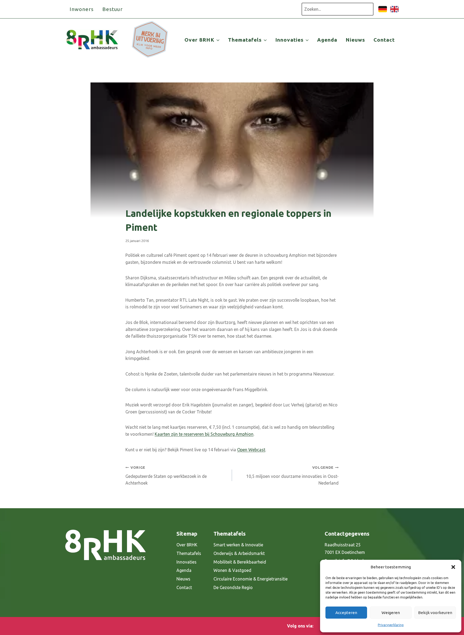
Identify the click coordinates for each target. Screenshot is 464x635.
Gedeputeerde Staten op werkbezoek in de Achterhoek (166, 475)
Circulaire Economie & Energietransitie (250, 578)
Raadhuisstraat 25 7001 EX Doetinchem (345, 548)
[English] (394, 11)
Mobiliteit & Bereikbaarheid (239, 562)
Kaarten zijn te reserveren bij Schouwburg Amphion (204, 434)
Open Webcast (251, 449)
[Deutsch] (382, 11)
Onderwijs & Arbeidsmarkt (239, 553)
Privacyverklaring (391, 625)
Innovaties (186, 562)
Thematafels (188, 553)
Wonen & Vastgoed (232, 570)
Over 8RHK (186, 544)
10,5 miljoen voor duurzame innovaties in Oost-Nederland (292, 475)
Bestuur (112, 9)
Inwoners (82, 9)
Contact (384, 40)
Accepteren (346, 612)
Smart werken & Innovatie (238, 544)
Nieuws (355, 40)
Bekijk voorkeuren (435, 612)
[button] (453, 567)
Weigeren (391, 612)
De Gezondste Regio (233, 587)
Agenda (327, 40)
